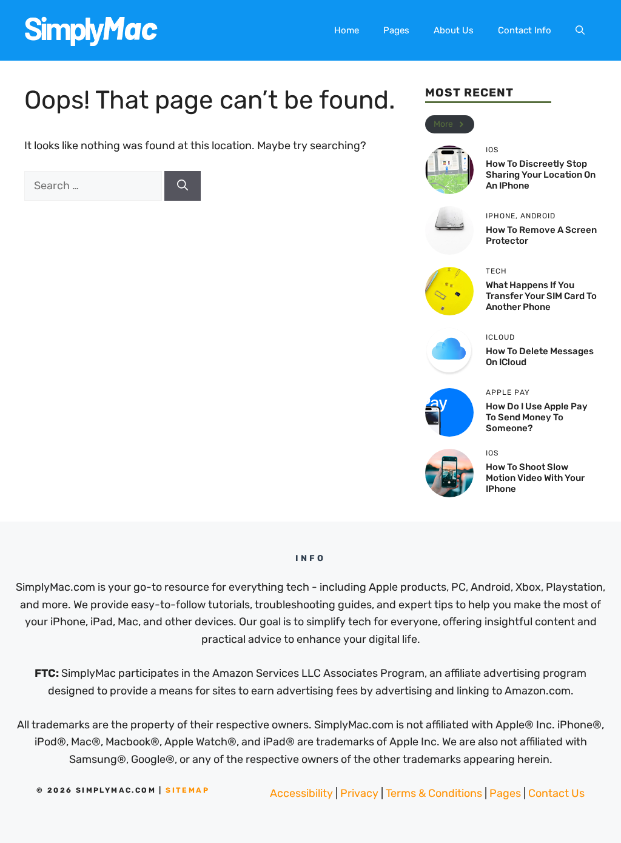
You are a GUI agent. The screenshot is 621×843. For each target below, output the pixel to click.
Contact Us (556, 793)
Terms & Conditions (434, 793)
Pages (396, 30)
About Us (454, 30)
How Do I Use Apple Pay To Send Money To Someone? (537, 417)
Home (346, 30)
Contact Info (524, 30)
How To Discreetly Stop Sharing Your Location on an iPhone (541, 174)
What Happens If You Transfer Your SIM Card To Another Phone (541, 296)
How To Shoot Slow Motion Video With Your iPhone (535, 478)
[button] (580, 30)
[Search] (182, 186)
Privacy (359, 793)
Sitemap (187, 790)
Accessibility (301, 793)
